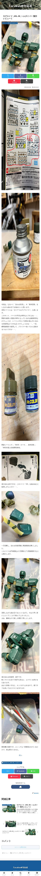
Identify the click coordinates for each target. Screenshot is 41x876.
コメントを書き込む (20, 847)
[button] (27, 81)
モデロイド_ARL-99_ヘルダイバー (13, 762)
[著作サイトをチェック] (20, 787)
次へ (20, 755)
